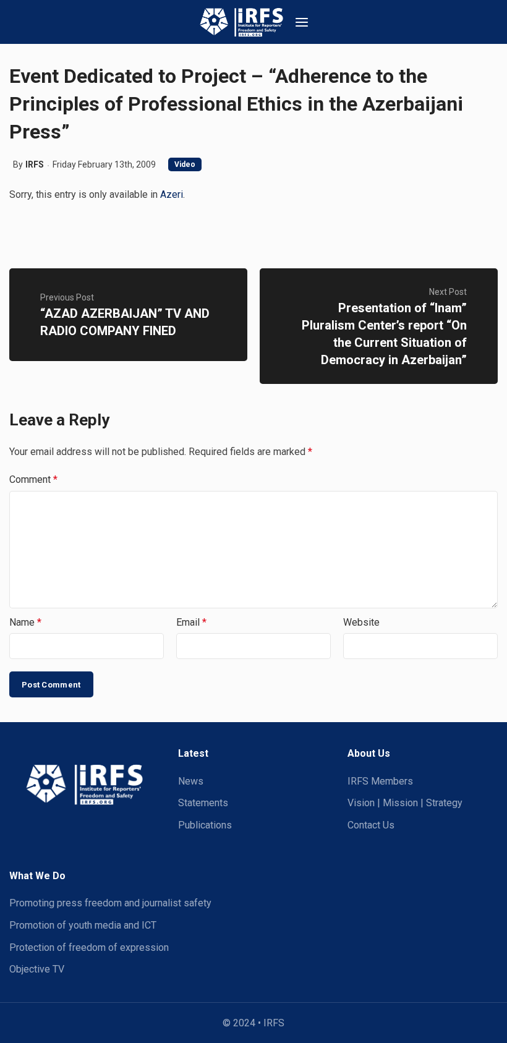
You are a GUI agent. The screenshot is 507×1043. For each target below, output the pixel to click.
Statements (203, 803)
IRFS (34, 164)
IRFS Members (380, 781)
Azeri (171, 194)
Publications (205, 825)
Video (184, 164)
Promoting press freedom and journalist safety (110, 903)
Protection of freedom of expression (89, 947)
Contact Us (370, 825)
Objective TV (36, 969)
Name (25, 622)
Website (361, 622)
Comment (33, 479)
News (190, 781)
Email (191, 622)
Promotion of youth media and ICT (82, 925)
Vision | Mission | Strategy (404, 803)
